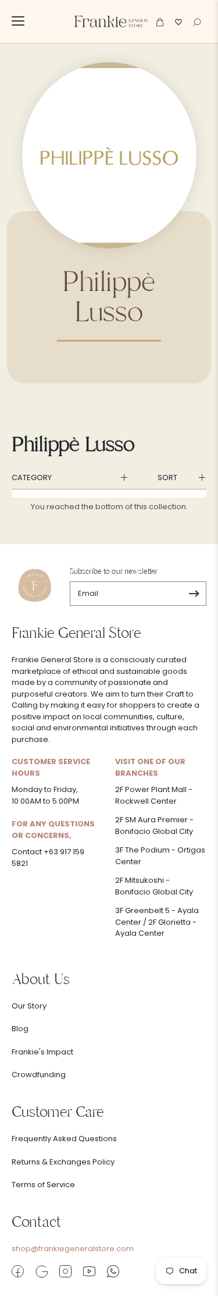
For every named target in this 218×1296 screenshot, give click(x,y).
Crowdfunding (39, 1074)
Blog (20, 1028)
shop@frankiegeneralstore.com (73, 1248)
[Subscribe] (193, 593)
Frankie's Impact (42, 1051)
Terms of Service (43, 1184)
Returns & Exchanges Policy (63, 1161)
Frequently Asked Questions (64, 1138)
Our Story (29, 1005)
